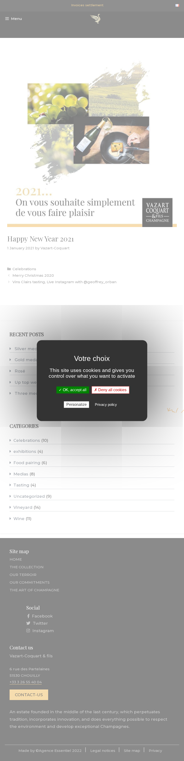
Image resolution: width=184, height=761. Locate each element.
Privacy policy (106, 404)
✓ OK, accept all (72, 390)
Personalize (76, 404)
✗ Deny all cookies (110, 390)
